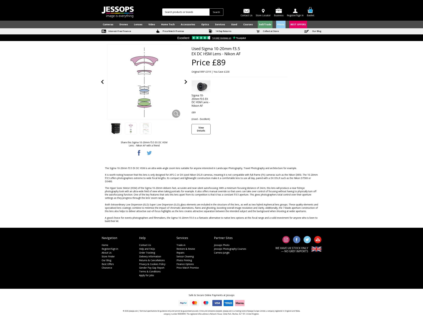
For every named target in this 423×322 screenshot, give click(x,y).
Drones (123, 24)
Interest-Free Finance (119, 31)
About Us (107, 252)
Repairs (180, 252)
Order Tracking (147, 252)
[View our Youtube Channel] (317, 239)
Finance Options (185, 264)
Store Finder (108, 256)
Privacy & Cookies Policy (152, 264)
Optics (205, 24)
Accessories (188, 24)
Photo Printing (184, 260)
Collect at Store (270, 31)
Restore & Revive (185, 248)
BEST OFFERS (298, 24)
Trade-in (180, 245)
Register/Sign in (110, 248)
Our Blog (316, 31)
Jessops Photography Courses (230, 248)
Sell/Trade (265, 24)
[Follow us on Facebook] (296, 239)
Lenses (138, 24)
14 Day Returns (223, 31)
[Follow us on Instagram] (286, 239)
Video (151, 24)
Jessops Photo (222, 245)
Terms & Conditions (150, 271)
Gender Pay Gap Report (151, 267)
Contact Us (145, 245)
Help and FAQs (147, 248)
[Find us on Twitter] (307, 239)
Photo (280, 24)
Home (105, 245)
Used (234, 24)
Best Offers (108, 264)
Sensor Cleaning (185, 256)
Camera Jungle (222, 252)
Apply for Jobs (146, 275)
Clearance (107, 267)
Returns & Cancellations (152, 260)
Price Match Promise (173, 31)
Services (220, 24)
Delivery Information (150, 256)
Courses (248, 24)
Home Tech (168, 24)
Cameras (108, 24)
